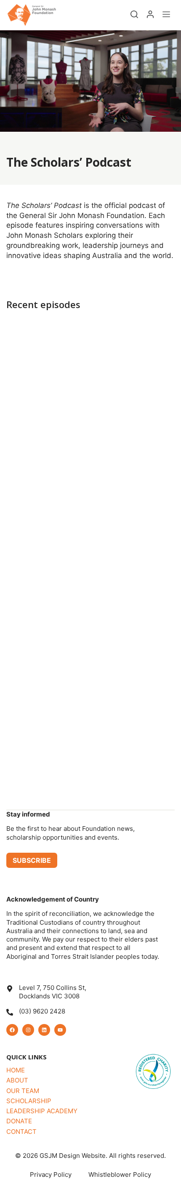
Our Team (22, 1091)
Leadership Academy (41, 1111)
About (17, 1080)
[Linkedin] (44, 1030)
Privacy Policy (51, 1174)
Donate (19, 1121)
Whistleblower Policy (119, 1174)
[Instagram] (28, 1030)
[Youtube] (60, 1030)
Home (15, 1070)
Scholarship (28, 1101)
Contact (21, 1132)
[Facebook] (12, 1030)
